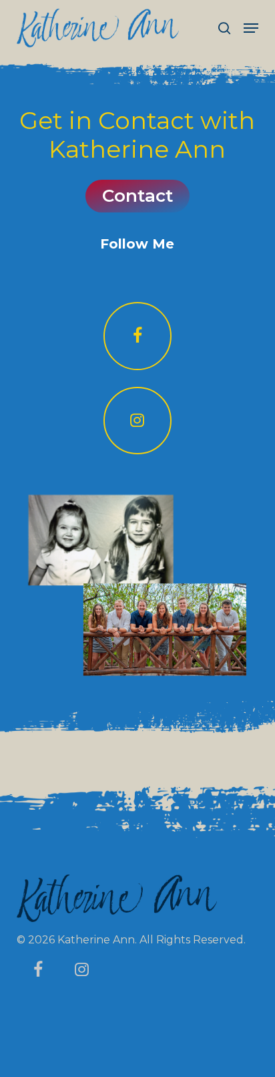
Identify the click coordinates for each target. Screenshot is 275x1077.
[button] (251, 28)
